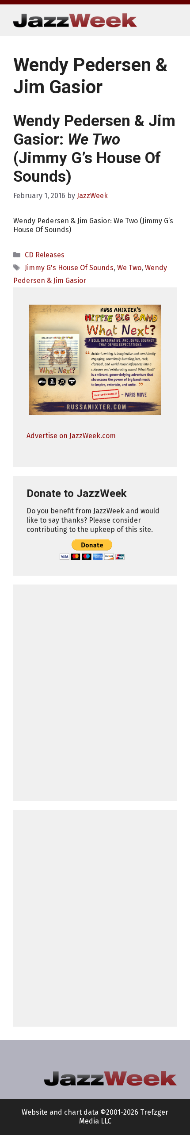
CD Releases (45, 255)
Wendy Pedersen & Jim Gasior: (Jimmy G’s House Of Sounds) (94, 149)
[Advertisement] (95, 693)
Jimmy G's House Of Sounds (69, 268)
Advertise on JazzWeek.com (71, 436)
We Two (129, 268)
